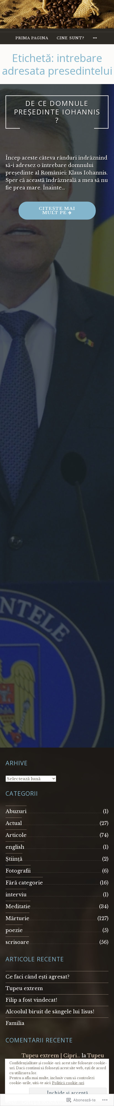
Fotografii (18, 871)
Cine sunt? (70, 38)
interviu (16, 895)
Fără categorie (24, 883)
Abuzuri (16, 811)
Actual (14, 823)
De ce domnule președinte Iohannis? (57, 111)
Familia (15, 1023)
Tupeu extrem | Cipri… (51, 1056)
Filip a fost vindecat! (31, 1000)
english (15, 847)
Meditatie (18, 907)
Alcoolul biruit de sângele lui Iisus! (50, 1012)
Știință (14, 859)
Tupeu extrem (24, 988)
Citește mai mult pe (47, 213)
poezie (14, 930)
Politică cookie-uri (68, 1083)
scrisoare (17, 942)
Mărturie (17, 918)
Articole (16, 835)
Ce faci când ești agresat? (37, 977)
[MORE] (96, 38)
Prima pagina (31, 38)
